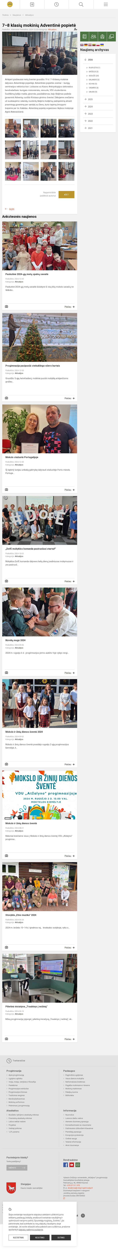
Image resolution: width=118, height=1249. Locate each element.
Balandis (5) (94, 80)
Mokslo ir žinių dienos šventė (21, 823)
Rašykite (12, 1168)
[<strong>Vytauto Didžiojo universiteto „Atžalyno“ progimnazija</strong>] (10, 4)
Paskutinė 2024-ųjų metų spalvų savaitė (26, 274)
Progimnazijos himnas (18, 1092)
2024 (90, 106)
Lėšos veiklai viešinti (17, 1121)
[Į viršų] (83, 1216)
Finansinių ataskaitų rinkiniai (20, 1118)
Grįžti (11, 209)
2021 (90, 128)
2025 (90, 99)
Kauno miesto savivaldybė (31, 1188)
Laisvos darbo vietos (74, 1118)
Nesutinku (39, 1237)
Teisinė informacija (73, 1142)
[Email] (77, 1165)
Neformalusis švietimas (75, 1082)
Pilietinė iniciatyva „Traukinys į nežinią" (26, 1006)
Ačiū (66, 194)
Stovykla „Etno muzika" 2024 (20, 915)
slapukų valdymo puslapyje (31, 1230)
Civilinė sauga (71, 1138)
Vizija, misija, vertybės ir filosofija (22, 1082)
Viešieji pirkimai (15, 1128)
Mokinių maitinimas (73, 1089)
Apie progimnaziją (16, 1075)
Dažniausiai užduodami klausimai (79, 1128)
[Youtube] (71, 1165)
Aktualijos (29, 15)
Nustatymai (18, 1237)
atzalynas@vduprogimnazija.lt (80, 1188)
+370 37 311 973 (73, 1185)
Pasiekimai (13, 1085)
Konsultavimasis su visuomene (78, 1125)
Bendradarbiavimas (17, 1099)
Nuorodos (69, 1115)
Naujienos (17, 15)
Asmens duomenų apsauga (76, 1121)
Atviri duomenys (72, 1145)
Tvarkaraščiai (18, 1060)
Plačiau (68, 307)
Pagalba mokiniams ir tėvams (77, 1085)
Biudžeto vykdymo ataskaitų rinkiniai (24, 1115)
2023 (90, 114)
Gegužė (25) (94, 76)
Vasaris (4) (93, 88)
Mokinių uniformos (16, 1102)
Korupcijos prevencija (74, 1135)
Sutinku (61, 1237)
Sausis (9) (93, 92)
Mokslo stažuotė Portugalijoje (21, 457)
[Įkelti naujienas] (32, 4)
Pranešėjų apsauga (73, 1132)
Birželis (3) (93, 72)
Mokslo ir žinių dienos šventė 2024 (24, 731)
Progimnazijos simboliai (19, 1089)
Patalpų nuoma (71, 1092)
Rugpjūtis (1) (94, 68)
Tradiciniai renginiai (17, 1095)
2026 (90, 60)
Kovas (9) (93, 84)
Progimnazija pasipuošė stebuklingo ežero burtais (32, 365)
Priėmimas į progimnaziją (19, 1106)
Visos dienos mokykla (74, 1078)
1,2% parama (14, 1132)
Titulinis (5, 15)
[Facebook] (65, 1165)
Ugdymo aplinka (15, 1078)
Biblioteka (69, 1095)
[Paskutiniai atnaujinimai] (56, 4)
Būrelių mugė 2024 (15, 640)
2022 (90, 121)
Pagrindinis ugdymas (74, 1075)
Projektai (12, 1125)
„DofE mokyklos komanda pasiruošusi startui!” (30, 548)
